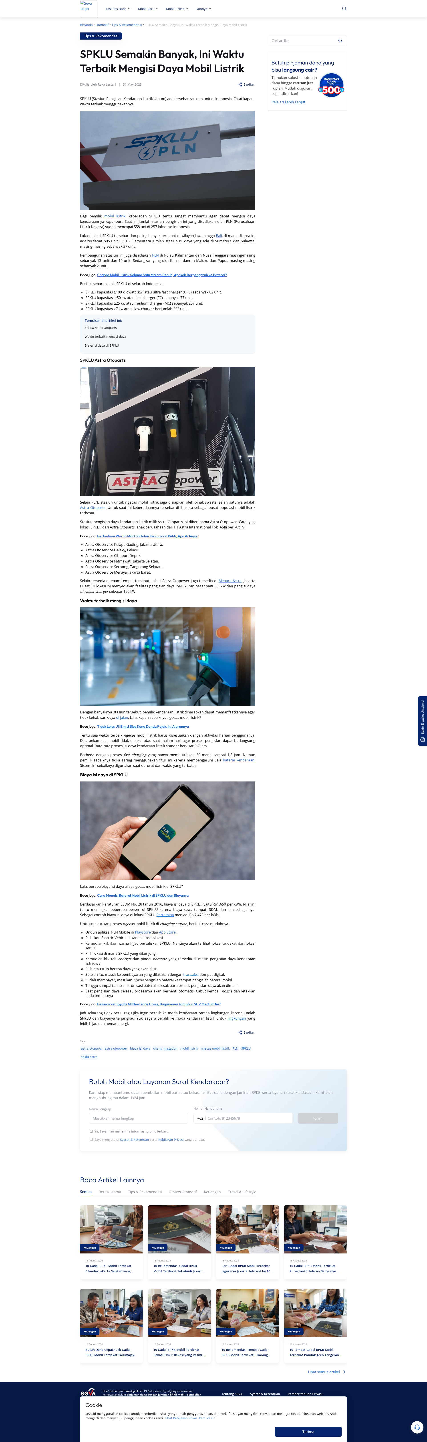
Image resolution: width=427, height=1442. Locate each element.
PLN (155, 255)
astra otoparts (91, 1048)
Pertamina (165, 914)
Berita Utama (110, 1192)
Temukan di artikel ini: (103, 320)
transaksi (191, 974)
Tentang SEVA (232, 1394)
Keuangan (212, 1192)
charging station (165, 1048)
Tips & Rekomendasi (145, 1192)
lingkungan (237, 1018)
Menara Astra (230, 580)
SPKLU (246, 1048)
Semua (86, 1191)
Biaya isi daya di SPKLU (102, 345)
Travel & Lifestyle (242, 1192)
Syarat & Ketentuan (134, 1139)
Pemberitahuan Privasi (305, 1394)
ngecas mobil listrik (215, 1048)
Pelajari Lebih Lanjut (288, 102)
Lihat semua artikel (324, 1372)
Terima (308, 1431)
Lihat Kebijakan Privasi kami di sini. (191, 1418)
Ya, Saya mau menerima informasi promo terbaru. (132, 1131)
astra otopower (116, 1048)
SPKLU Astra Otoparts (101, 327)
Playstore (143, 932)
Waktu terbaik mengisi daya (105, 336)
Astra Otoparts (92, 507)
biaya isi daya (140, 1048)
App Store (167, 932)
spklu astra (89, 1057)
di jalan (122, 717)
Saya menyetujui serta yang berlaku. (150, 1139)
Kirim (318, 1118)
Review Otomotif (183, 1192)
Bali (219, 235)
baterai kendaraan (238, 760)
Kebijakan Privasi (171, 1139)
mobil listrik (114, 216)
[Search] (340, 41)
